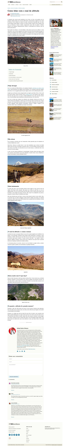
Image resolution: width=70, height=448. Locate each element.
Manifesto (27, 440)
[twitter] (24, 351)
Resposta (12, 390)
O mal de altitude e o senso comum (15, 77)
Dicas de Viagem (25, 4)
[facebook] (17, 351)
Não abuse (11, 73)
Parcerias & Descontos (56, 4)
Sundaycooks (60, 444)
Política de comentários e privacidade (15, 428)
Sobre (30, 4)
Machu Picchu (29, 94)
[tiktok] (19, 435)
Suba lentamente (12, 75)
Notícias (27, 441)
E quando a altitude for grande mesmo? (16, 80)
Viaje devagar (11, 71)
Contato (27, 438)
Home (9, 4)
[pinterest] (16, 435)
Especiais (12, 4)
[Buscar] (61, 2)
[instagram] (22, 351)
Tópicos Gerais (21, 8)
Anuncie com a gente (12, 430)
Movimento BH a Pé (20, 346)
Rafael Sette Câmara (15, 13)
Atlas (20, 4)
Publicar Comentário (14, 376)
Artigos (17, 4)
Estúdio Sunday (54, 444)
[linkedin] (19, 351)
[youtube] (12, 435)
